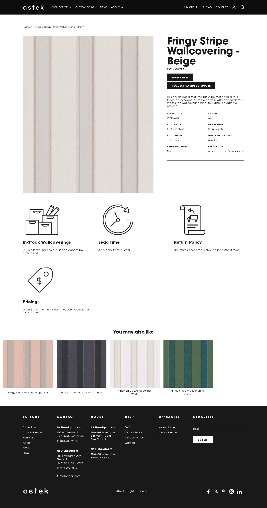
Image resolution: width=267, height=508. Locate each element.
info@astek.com (69, 476)
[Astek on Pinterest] (223, 491)
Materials (29, 437)
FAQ (127, 427)
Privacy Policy (134, 437)
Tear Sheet (180, 77)
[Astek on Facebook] (208, 491)
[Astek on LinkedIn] (239, 491)
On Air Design (168, 432)
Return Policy (134, 432)
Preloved (173, 118)
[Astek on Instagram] (231, 491)
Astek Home (167, 427)
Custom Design (86, 7)
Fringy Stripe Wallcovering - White (135, 392)
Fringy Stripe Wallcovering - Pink (28, 392)
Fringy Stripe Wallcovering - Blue (81, 392)
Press (26, 453)
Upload (206, 7)
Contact (221, 7)
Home (26, 27)
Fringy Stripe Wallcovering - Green (188, 392)
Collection (60, 7)
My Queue (191, 7)
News (103, 7)
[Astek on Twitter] (216, 491)
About (115, 7)
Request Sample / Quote (191, 86)
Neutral (37, 27)
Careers (130, 443)
